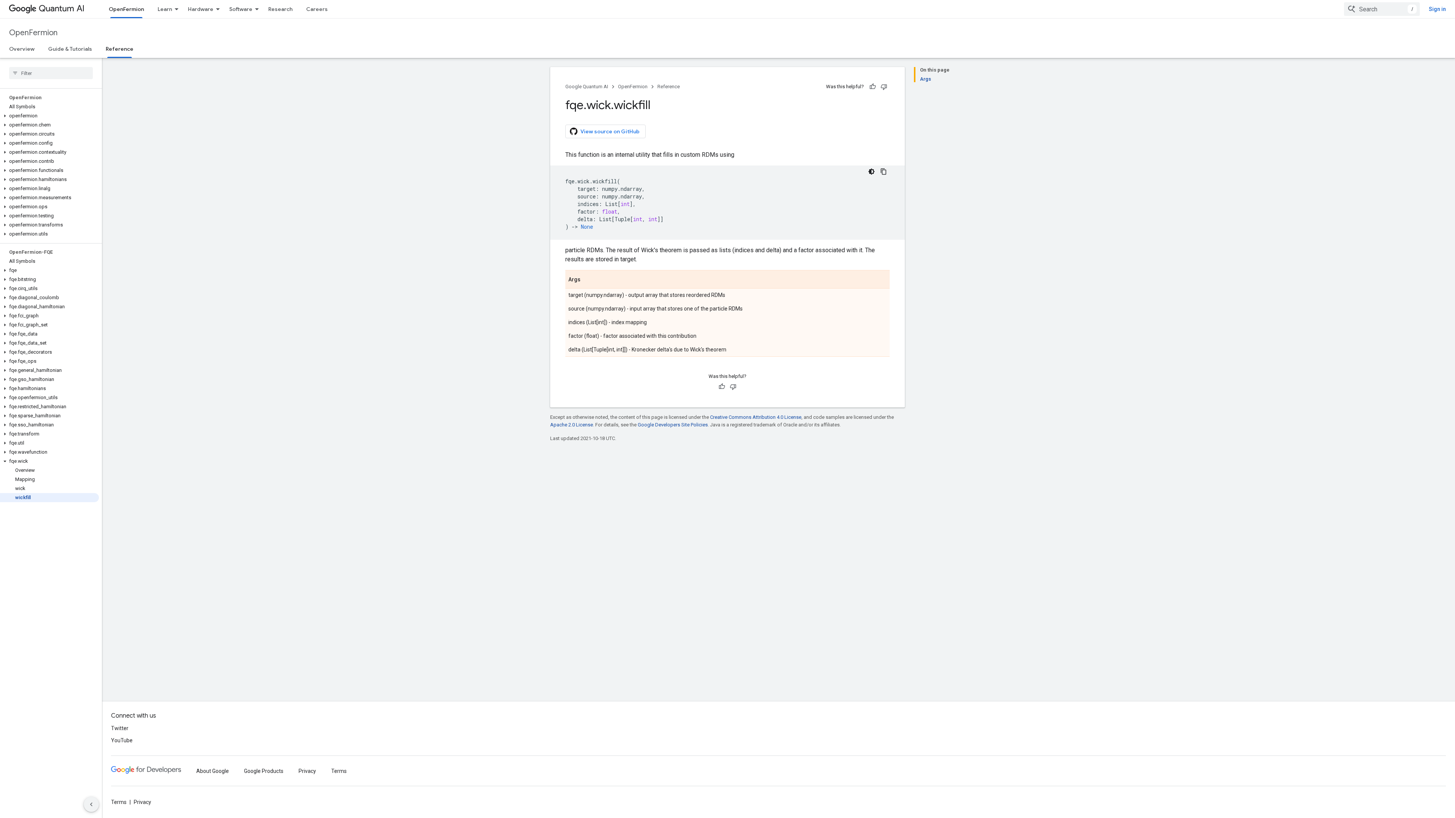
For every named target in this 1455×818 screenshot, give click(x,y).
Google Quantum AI (586, 86)
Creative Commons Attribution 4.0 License (755, 417)
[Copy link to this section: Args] (588, 279)
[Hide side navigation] (91, 804)
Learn (165, 9)
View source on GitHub (610, 131)
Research (280, 9)
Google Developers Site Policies (673, 425)
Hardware (200, 9)
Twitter (119, 728)
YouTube (122, 740)
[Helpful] (872, 86)
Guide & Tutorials (70, 48)
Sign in (1437, 9)
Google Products (263, 771)
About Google (212, 771)
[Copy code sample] (884, 171)
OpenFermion (126, 9)
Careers (317, 9)
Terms (339, 771)
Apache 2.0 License (571, 425)
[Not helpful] (884, 86)
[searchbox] (51, 73)
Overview (21, 48)
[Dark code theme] (871, 171)
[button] (49, 115)
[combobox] (1382, 9)
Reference (119, 48)
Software (240, 9)
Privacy (307, 771)
